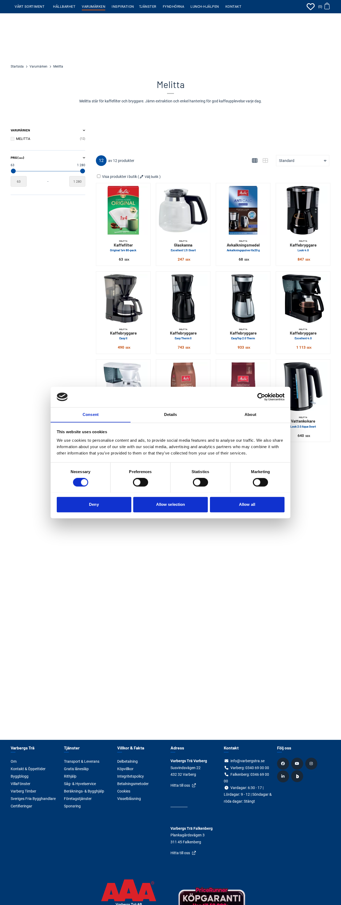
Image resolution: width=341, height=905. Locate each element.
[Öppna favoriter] (311, 6)
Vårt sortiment (29, 7)
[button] (323, 6)
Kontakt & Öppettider (28, 769)
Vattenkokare (303, 422)
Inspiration (123, 7)
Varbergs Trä (22, 747)
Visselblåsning (129, 798)
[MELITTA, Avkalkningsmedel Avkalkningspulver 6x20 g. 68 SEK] (243, 210)
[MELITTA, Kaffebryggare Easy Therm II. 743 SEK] (183, 299)
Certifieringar (21, 806)
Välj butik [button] (152, 177)
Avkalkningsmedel (243, 246)
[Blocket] (298, 776)
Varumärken (93, 7)
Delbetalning (127, 761)
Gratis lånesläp (76, 769)
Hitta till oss (180, 785)
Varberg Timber (23, 791)
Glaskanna (183, 246)
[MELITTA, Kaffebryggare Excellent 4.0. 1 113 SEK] (303, 299)
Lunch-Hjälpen (204, 7)
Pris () (17, 157)
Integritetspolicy (130, 776)
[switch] (140, 482)
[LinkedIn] (283, 776)
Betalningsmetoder (133, 784)
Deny (94, 504)
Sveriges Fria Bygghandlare (33, 798)
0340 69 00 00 (257, 768)
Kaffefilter (123, 246)
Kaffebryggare (303, 246)
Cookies (123, 791)
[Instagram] (312, 763)
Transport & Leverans (81, 761)
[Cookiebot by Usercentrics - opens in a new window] (261, 397)
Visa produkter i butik (119, 176)
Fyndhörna (173, 7)
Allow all (247, 504)
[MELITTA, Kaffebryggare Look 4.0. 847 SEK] (303, 210)
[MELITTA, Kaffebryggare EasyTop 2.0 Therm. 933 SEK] (243, 299)
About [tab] (250, 414)
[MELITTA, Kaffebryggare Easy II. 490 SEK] (123, 299)
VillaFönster (20, 784)
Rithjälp (70, 776)
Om (14, 761)
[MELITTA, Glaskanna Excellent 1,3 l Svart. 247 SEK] (183, 210)
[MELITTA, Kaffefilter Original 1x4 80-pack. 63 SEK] (123, 210)
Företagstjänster (78, 798)
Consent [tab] (91, 414)
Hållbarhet (64, 7)
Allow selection (170, 504)
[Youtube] (298, 763)
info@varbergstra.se (247, 761)
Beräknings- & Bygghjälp (84, 791)
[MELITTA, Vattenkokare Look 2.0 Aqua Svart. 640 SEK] (303, 387)
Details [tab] (170, 414)
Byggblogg (20, 776)
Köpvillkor (125, 769)
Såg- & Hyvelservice (80, 784)
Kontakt (233, 7)
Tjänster (147, 7)
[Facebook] (283, 763)
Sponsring (72, 806)
